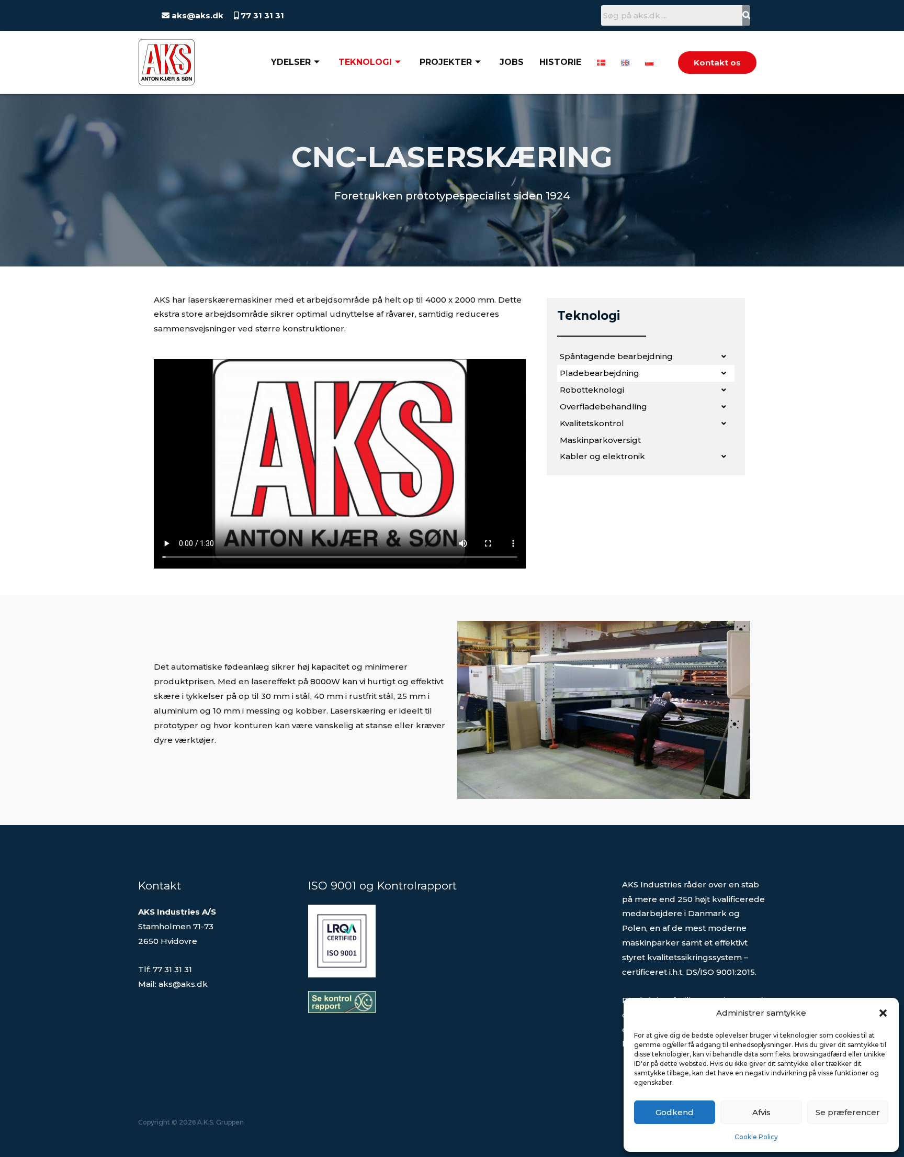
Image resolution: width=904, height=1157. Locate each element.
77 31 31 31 (261, 15)
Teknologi (365, 62)
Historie (560, 62)
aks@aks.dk (196, 15)
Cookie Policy (756, 1137)
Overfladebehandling (603, 406)
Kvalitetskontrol (592, 423)
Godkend (675, 1112)
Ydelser (291, 62)
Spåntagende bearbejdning (616, 356)
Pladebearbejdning (599, 373)
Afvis (761, 1112)
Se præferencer (848, 1112)
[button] (883, 1013)
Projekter (446, 62)
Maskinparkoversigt (600, 440)
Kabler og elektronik (602, 456)
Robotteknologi (592, 390)
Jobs (512, 62)
